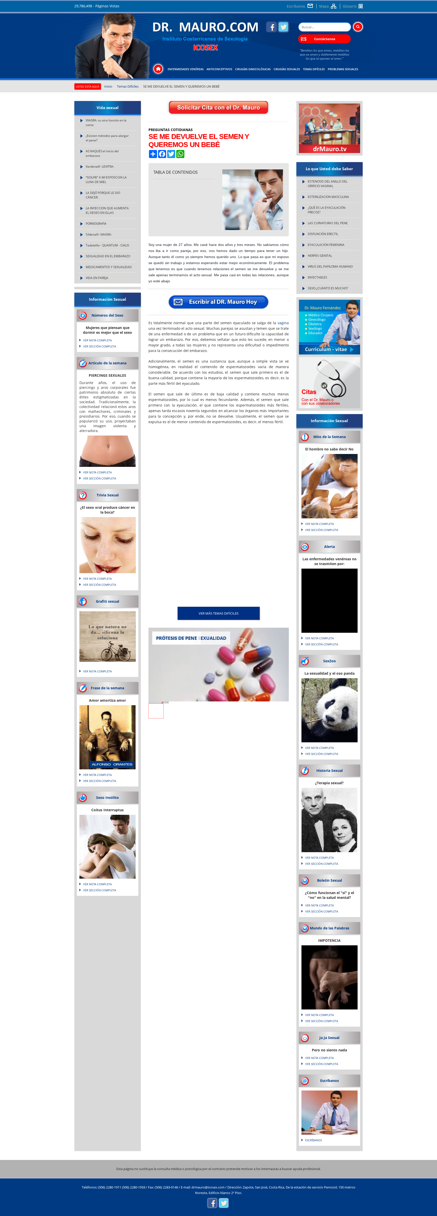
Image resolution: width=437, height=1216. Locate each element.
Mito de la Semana (329, 436)
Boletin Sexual (329, 880)
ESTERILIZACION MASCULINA (328, 197)
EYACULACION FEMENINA (326, 245)
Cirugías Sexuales (287, 69)
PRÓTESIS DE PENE (176, 638)
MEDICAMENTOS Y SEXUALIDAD (109, 267)
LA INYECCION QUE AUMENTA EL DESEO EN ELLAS (107, 210)
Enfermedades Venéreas (186, 69)
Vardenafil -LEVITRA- (100, 166)
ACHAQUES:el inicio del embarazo (102, 153)
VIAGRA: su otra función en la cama (106, 122)
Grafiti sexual (107, 601)
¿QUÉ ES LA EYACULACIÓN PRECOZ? (326, 210)
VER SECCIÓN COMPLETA (99, 346)
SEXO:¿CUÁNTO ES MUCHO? (328, 288)
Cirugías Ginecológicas (253, 69)
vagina (283, 322)
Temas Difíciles (314, 69)
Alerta (329, 546)
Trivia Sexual (108, 495)
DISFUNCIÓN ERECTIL (323, 234)
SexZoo (329, 660)
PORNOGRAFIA (96, 223)
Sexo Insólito (107, 797)
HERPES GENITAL (320, 256)
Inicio (108, 86)
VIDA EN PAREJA (97, 278)
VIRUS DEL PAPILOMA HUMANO (330, 266)
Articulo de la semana (107, 363)
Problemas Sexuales (343, 69)
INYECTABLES (317, 277)
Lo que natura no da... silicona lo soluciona (108, 632)
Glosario (350, 6)
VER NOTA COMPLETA (97, 340)
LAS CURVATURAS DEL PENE (328, 223)
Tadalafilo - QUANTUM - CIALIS (107, 245)
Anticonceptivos (219, 69)
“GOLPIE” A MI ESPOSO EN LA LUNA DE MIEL (106, 179)
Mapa (324, 6)
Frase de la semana (107, 688)
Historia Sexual (329, 770)
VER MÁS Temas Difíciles (218, 613)
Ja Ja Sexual (329, 1037)
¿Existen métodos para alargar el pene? (107, 138)
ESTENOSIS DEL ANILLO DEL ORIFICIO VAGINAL (327, 183)
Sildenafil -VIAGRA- (99, 234)
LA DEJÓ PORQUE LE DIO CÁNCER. (103, 195)
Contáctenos (324, 39)
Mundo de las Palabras (329, 928)
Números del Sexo (107, 315)
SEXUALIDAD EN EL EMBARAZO (108, 256)
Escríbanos (296, 6)
